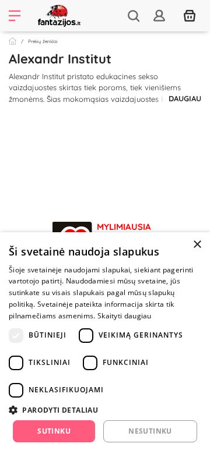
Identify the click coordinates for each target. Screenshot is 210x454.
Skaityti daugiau (124, 316)
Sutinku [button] (54, 431)
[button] (105, 410)
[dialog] (105, 343)
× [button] (196, 244)
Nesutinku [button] (150, 431)
